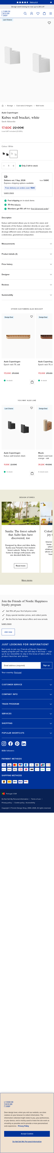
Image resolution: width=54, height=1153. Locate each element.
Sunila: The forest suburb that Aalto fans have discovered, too (20, 534)
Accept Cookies (27, 1134)
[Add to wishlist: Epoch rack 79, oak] (31, 316)
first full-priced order (39, 209)
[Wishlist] (38, 13)
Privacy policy (7, 803)
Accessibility (30, 803)
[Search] (25, 13)
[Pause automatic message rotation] (51, 2)
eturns (18, 204)
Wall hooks (40, 106)
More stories (27, 580)
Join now (8, 632)
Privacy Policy (23, 1126)
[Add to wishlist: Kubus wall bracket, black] (31, 408)
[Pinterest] (17, 743)
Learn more (6, 624)
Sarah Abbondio (8, 121)
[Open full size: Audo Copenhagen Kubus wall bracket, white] (27, 60)
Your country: (8, 672)
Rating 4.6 (34, 2)
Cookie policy (19, 803)
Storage (10, 106)
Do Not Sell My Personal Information (15, 799)
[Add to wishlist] (49, 23)
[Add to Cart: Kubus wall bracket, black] (32, 473)
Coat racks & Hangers (24, 106)
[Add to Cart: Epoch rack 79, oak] (32, 382)
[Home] (3, 106)
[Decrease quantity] (4, 166)
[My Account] (31, 13)
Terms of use (36, 799)
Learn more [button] (9, 193)
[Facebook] (10, 743)
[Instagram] (4, 743)
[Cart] (44, 13)
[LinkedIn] (24, 743)
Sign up (46, 665)
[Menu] (50, 13)
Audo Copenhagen (10, 113)
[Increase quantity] (13, 166)
